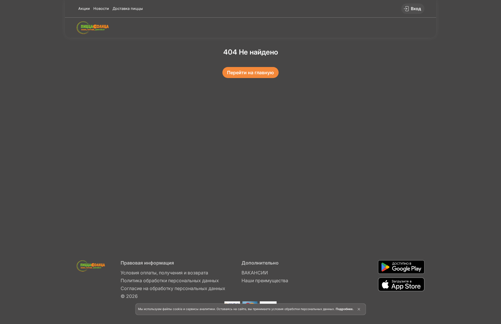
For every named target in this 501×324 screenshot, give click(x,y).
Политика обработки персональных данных (170, 280)
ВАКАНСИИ (255, 273)
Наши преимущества (265, 280)
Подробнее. (344, 309)
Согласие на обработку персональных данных (173, 288)
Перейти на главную (250, 72)
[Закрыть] (358, 309)
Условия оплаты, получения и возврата (164, 273)
